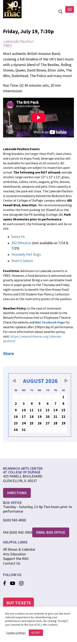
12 (40, 410)
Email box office (50, 532)
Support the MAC (16, 558)
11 (32, 410)
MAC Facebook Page (50, 322)
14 (55, 410)
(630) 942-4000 (14, 520)
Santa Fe (18, 236)
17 (24, 416)
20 (48, 416)
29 (63, 423)
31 (24, 429)
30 (16, 429)
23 (16, 423)
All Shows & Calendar (19, 549)
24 (24, 423)
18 (32, 416)
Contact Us (11, 563)
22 (63, 416)
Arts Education (14, 554)
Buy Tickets (18, 603)
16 (16, 416)
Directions (17, 492)
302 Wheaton (21, 242)
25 (32, 423)
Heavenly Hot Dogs (26, 254)
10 (24, 410)
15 (63, 410)
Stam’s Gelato (22, 260)
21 (55, 416)
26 (40, 423)
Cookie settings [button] (16, 633)
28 (55, 423)
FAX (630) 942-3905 (17, 532)
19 (40, 416)
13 (48, 410)
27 (48, 423)
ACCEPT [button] (35, 632)
